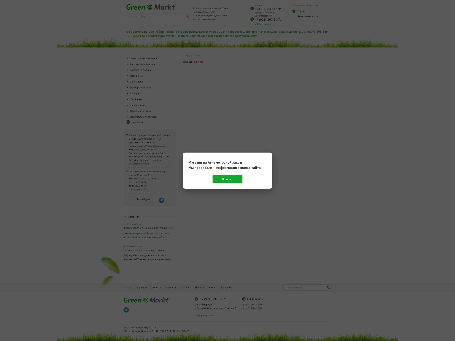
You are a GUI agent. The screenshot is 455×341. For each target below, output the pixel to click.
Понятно (227, 179)
